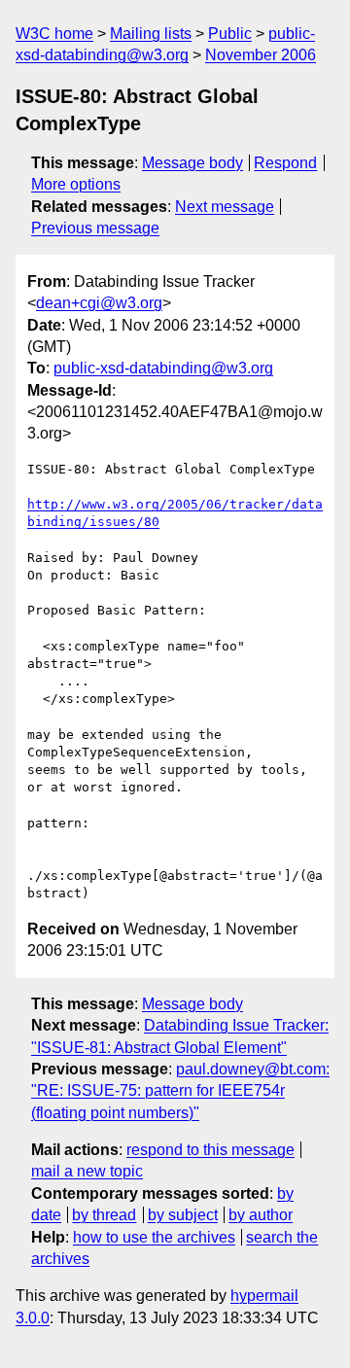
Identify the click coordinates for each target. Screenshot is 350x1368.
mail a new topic (87, 1171)
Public (230, 33)
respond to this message (210, 1149)
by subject (183, 1215)
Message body (192, 163)
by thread (104, 1215)
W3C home (54, 33)
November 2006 (260, 55)
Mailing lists (151, 33)
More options (76, 184)
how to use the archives (154, 1237)
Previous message (95, 228)
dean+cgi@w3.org (99, 303)
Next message (224, 206)
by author (260, 1215)
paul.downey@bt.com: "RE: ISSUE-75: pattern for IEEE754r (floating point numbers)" (180, 1091)
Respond (285, 163)
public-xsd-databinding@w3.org (163, 368)
